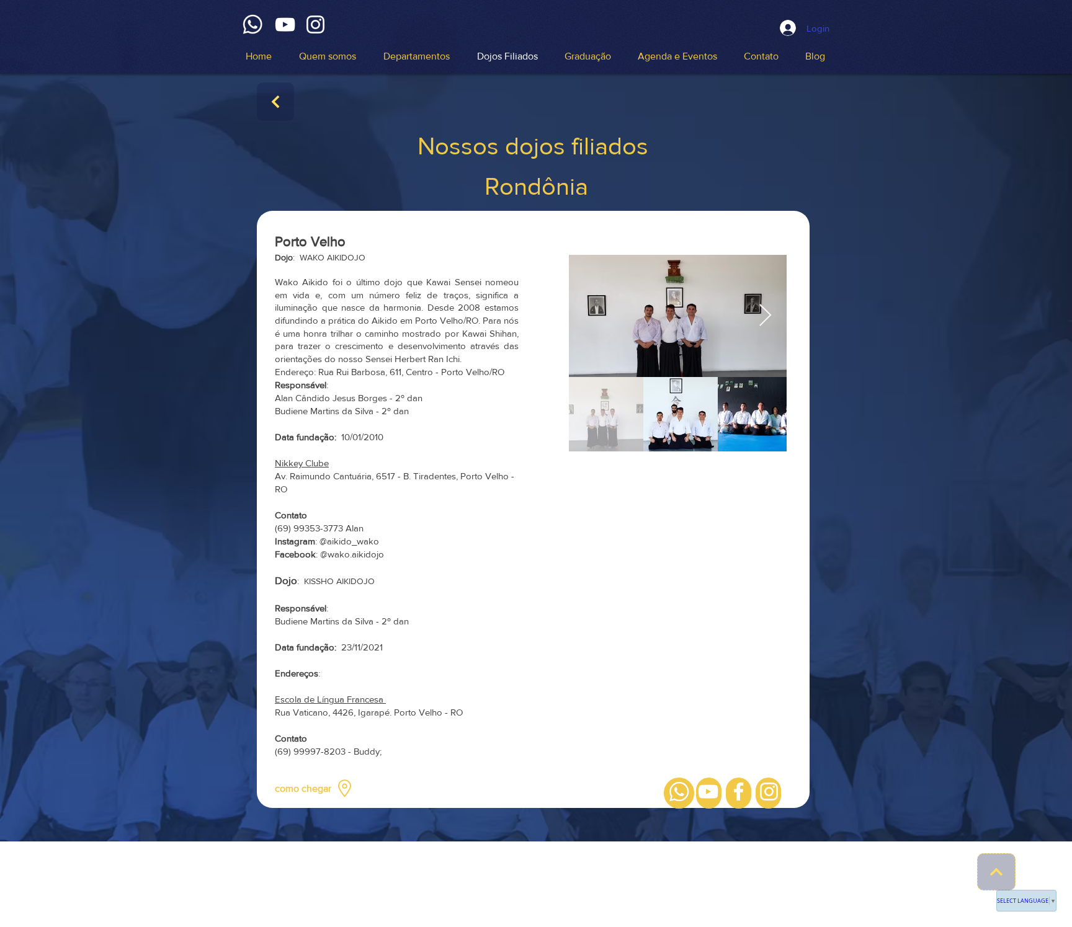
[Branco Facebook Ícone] (738, 791)
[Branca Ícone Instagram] (315, 24)
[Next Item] (765, 316)
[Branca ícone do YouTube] (285, 24)
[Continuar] (275, 101)
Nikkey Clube (302, 463)
